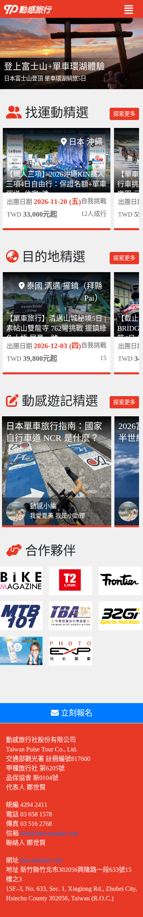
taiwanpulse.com (41, 860)
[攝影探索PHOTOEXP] (70, 650)
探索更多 (124, 114)
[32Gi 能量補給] (120, 615)
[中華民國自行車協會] (70, 615)
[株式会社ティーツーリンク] (70, 580)
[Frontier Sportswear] (120, 580)
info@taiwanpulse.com (49, 833)
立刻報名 (76, 713)
